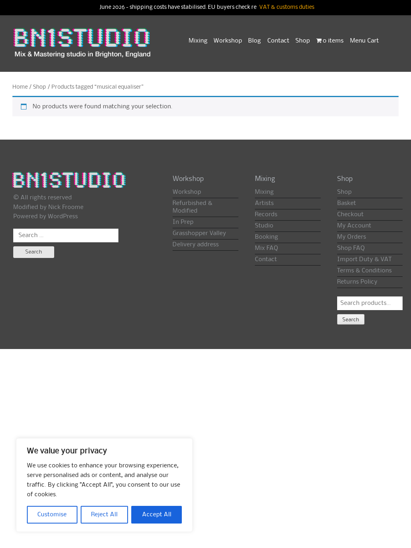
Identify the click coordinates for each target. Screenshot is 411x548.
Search (350, 319)
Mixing (198, 41)
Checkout (350, 214)
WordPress (63, 216)
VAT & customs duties (286, 7)
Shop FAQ (351, 248)
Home (20, 87)
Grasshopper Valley (199, 233)
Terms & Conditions (364, 271)
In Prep (183, 222)
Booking (266, 237)
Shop (302, 41)
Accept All (156, 515)
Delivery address (196, 245)
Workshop (228, 41)
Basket (346, 203)
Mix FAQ (266, 248)
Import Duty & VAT (364, 259)
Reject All (104, 515)
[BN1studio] (82, 47)
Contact (278, 41)
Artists (264, 203)
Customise (52, 515)
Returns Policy (357, 282)
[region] (104, 485)
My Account (354, 226)
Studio (264, 226)
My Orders (351, 237)
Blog (254, 41)
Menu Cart (364, 41)
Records (266, 214)
